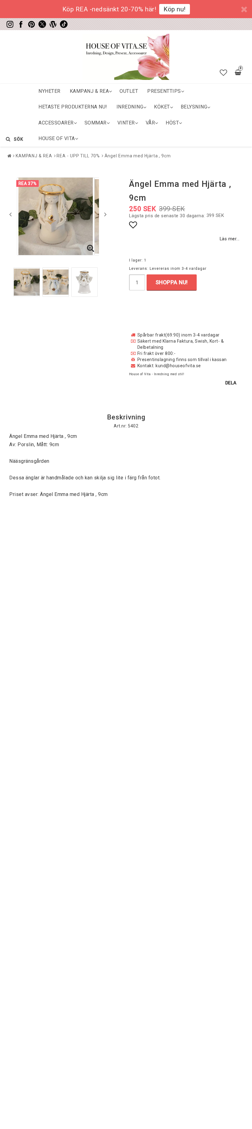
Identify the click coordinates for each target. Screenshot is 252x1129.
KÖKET (162, 107)
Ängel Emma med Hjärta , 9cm (137, 155)
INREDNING (130, 107)
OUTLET (129, 91)
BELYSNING (194, 107)
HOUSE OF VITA (56, 138)
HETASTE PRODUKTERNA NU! (72, 107)
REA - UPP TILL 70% (78, 155)
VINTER (126, 123)
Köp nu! (174, 9)
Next (105, 214)
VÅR (150, 123)
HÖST (172, 123)
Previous (10, 214)
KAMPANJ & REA (89, 91)
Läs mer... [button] (230, 239)
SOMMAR (96, 123)
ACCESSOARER (56, 123)
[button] (223, 73)
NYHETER (49, 91)
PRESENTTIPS (164, 91)
